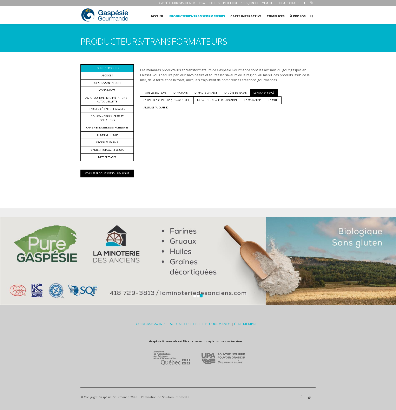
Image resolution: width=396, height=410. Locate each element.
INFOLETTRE (230, 3)
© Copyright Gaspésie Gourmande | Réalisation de (121, 397)
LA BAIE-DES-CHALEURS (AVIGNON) (217, 100)
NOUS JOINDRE (250, 3)
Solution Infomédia (175, 397)
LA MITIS (273, 100)
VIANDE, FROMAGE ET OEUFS (107, 150)
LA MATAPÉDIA (253, 100)
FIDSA (201, 3)
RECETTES (214, 3)
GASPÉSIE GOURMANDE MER (177, 3)
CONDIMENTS (107, 90)
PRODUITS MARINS (107, 142)
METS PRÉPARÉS (107, 157)
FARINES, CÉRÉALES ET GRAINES (107, 109)
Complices (276, 16)
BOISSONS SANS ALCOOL (107, 83)
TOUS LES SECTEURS (155, 92)
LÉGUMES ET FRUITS (107, 135)
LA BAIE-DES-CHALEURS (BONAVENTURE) (167, 100)
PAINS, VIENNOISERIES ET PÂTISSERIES (107, 127)
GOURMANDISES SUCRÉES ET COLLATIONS (107, 118)
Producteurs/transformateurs (197, 16)
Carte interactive (245, 16)
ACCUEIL (157, 16)
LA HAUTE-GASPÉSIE (205, 92)
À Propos (298, 16)
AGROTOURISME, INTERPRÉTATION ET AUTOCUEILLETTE (107, 99)
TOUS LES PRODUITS (107, 68)
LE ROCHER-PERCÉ (263, 92)
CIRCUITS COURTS (288, 3)
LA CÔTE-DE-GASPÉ (235, 92)
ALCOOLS (107, 75)
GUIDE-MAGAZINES (151, 324)
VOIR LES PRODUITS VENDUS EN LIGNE (107, 173)
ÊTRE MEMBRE (245, 324)
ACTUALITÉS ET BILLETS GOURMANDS (200, 324)
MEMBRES (268, 3)
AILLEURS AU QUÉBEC (156, 107)
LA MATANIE (180, 92)
